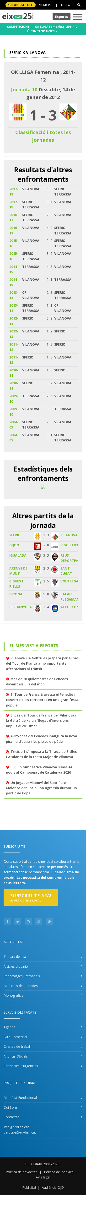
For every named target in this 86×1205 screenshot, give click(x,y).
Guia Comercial (15, 1037)
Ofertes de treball (17, 1046)
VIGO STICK (69, 545)
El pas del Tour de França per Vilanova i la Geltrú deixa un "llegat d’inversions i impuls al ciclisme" (41, 720)
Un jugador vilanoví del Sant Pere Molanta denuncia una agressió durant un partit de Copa (41, 788)
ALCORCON (69, 607)
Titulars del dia (15, 956)
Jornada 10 (24, 89)
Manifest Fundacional (20, 1097)
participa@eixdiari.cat (20, 1132)
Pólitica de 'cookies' (59, 1172)
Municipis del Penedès (21, 985)
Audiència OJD (53, 1187)
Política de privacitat (21, 1172)
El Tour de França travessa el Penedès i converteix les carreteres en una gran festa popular (42, 699)
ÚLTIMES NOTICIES (41, 31)
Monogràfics (13, 995)
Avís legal (43, 1177)
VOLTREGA (69, 581)
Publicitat (29, 1187)
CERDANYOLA (20, 607)
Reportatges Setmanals (22, 976)
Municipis (45, 5)
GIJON (14, 545)
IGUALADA (18, 555)
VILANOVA (69, 535)
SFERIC (14, 535)
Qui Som (10, 1107)
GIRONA (15, 594)
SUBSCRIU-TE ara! (20, 5)
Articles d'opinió (16, 966)
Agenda (9, 1027)
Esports (61, 16)
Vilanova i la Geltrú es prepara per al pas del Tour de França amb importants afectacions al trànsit (42, 663)
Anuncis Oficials (16, 1056)
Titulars (67, 5)
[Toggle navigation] (77, 17)
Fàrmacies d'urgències (21, 1066)
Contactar (11, 1117)
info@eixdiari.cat (16, 1127)
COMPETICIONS (18, 27)
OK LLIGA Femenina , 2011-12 (56, 27)
